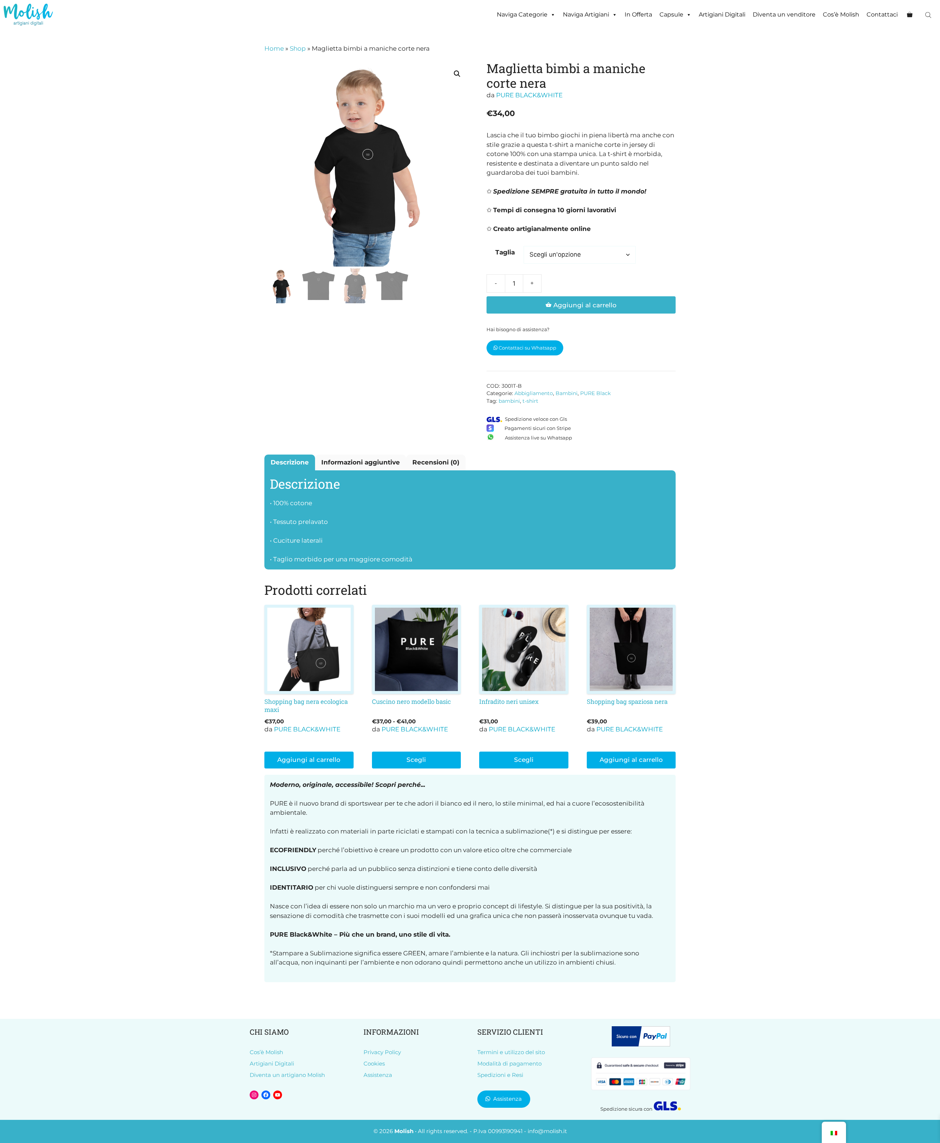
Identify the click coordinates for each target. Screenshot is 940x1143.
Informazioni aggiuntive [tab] (360, 462)
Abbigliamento (533, 393)
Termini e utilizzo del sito (511, 1052)
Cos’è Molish (841, 14)
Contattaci (882, 14)
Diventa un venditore (784, 14)
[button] (457, 73)
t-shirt (530, 401)
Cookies (374, 1063)
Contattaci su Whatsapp (527, 348)
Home (274, 48)
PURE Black (595, 393)
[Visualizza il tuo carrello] (909, 14)
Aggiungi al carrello (585, 305)
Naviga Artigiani (586, 14)
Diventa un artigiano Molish (287, 1074)
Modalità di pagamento (509, 1063)
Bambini (567, 393)
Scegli (416, 759)
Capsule (671, 14)
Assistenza (378, 1074)
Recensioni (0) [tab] (435, 462)
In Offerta (638, 14)
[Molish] (28, 14)
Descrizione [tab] (290, 462)
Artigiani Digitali (722, 14)
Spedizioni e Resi (500, 1074)
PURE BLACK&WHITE (529, 95)
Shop (298, 48)
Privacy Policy (382, 1052)
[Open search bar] (929, 15)
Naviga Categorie (522, 14)
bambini (509, 401)
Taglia (505, 252)
